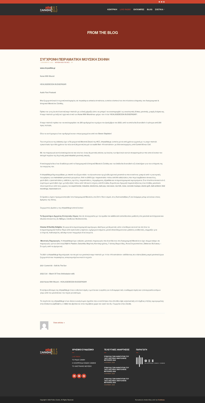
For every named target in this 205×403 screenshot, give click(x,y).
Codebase (161, 400)
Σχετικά (159, 9)
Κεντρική (112, 9)
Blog (149, 9)
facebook (159, 1)
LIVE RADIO (76, 356)
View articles (58, 322)
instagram (161, 1)
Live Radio (125, 9)
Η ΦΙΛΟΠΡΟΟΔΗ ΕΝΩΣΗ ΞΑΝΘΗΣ (84, 363)
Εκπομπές (138, 9)
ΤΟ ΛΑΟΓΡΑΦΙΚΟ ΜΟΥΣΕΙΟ (82, 366)
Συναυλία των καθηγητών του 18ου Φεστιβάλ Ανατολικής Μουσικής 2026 (116, 358)
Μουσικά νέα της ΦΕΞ (62, 62)
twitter (164, 1)
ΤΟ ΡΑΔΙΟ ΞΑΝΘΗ (78, 360)
